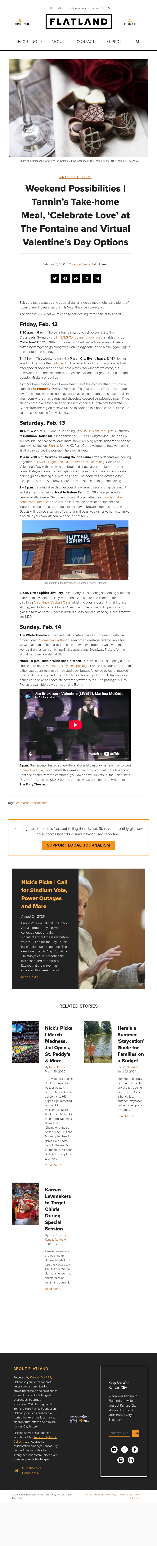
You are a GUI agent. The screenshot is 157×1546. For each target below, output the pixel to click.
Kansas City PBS (40, 1377)
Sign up (53, 445)
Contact (86, 41)
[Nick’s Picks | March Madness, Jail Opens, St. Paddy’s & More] (25, 1042)
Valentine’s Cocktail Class (52, 602)
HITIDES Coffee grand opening (78, 337)
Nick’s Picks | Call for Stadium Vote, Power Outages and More (44, 894)
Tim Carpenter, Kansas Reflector (57, 1237)
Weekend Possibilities (31, 803)
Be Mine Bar (60, 363)
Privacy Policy (109, 1494)
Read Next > (29, 977)
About (58, 41)
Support (115, 41)
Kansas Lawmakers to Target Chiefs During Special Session (58, 1209)
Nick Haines (57, 1067)
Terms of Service (135, 1496)
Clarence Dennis (80, 264)
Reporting (26, 41)
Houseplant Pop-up (96, 431)
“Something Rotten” (53, 640)
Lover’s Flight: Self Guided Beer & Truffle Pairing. (71, 462)
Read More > (53, 1165)
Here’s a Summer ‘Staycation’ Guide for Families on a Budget (131, 1044)
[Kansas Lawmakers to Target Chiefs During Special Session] (25, 1204)
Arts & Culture (75, 176)
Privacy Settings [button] (93, 1494)
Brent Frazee (130, 1067)
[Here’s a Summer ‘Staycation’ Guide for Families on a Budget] (98, 1042)
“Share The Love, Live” (36, 770)
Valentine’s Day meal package (67, 665)
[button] (41, 41)
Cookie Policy (125, 1494)
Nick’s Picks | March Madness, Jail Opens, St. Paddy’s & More (58, 1044)
